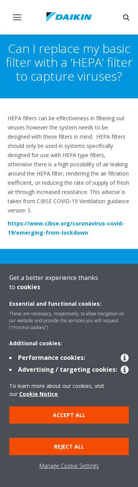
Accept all (69, 415)
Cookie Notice (38, 394)
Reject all (69, 446)
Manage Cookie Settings (69, 465)
